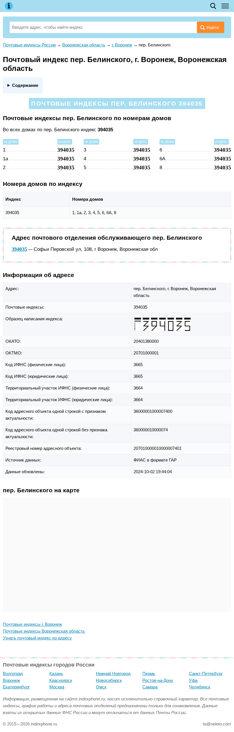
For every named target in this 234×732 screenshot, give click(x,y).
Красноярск (60, 680)
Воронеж (11, 680)
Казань (56, 673)
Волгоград (13, 673)
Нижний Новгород (113, 673)
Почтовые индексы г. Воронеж (32, 624)
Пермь (148, 673)
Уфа (193, 680)
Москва (56, 686)
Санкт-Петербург (206, 673)
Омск (101, 686)
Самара (150, 686)
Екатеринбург (16, 686)
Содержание (25, 85)
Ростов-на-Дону (157, 680)
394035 (19, 249)
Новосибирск (109, 680)
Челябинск (199, 686)
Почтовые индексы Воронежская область (44, 631)
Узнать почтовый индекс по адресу (37, 637)
